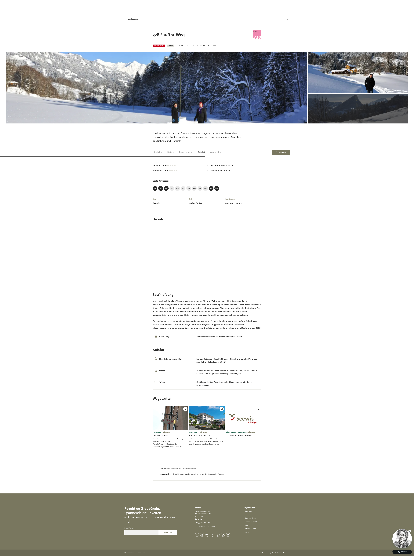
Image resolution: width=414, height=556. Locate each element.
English (270, 553)
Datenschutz (129, 553)
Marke (247, 532)
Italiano (278, 553)
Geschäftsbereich (251, 518)
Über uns (248, 511)
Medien (247, 525)
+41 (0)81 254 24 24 (202, 523)
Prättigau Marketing (188, 468)
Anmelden (168, 532)
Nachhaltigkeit (250, 528)
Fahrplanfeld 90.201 (216, 362)
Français (286, 553)
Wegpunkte (215, 152)
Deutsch (262, 553)
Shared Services (251, 521)
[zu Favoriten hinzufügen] (287, 19)
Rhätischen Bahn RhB (212, 359)
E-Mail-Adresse (129, 528)
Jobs (246, 515)
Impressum (141, 553)
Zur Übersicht (133, 19)
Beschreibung (185, 152)
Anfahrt (201, 152)
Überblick (157, 152)
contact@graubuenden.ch (205, 526)
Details (170, 152)
